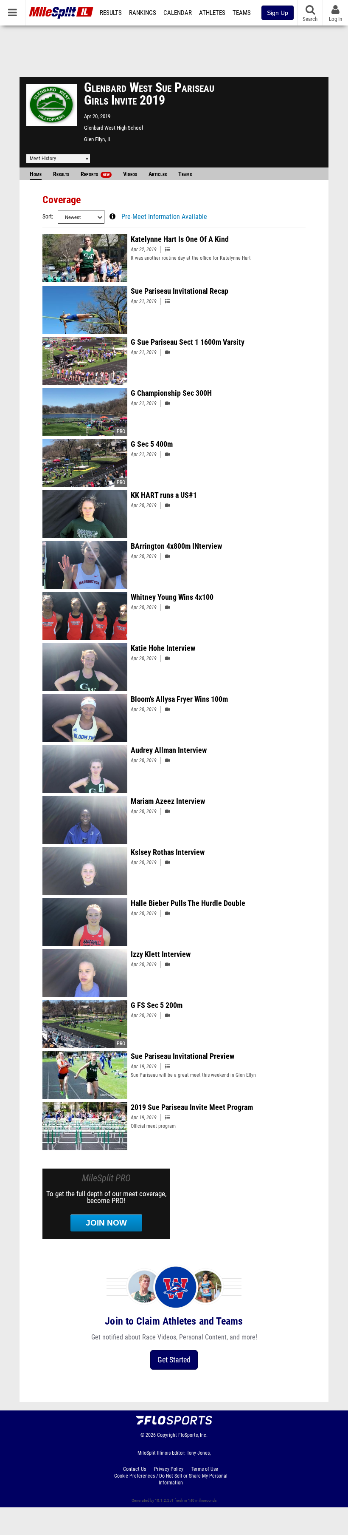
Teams (242, 13)
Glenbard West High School (113, 128)
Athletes (212, 13)
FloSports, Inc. (193, 1435)
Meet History (43, 159)
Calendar (177, 13)
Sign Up (277, 12)
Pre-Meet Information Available (164, 217)
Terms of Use (204, 1469)
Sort (47, 216)
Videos (130, 174)
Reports (95, 174)
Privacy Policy (168, 1469)
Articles (158, 174)
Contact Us (134, 1469)
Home (36, 174)
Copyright (167, 1435)
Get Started (174, 1359)
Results (111, 13)
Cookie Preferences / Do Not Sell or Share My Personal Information (170, 1479)
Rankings (142, 13)
